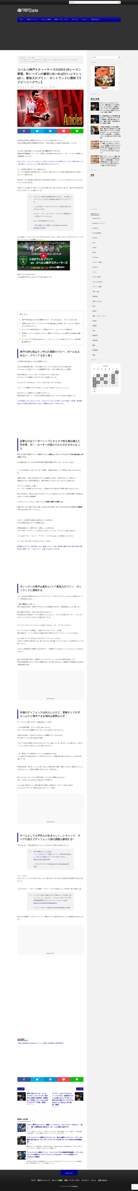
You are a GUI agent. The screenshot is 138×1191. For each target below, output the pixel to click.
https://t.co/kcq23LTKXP (42, 859)
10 (94, 379)
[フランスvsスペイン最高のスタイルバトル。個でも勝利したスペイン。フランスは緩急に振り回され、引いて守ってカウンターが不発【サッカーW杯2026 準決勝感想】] (21, 1140)
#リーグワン (61, 857)
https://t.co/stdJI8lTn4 (41, 903)
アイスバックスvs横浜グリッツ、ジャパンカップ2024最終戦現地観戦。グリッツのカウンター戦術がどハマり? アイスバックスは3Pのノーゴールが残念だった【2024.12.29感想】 (55, 1154)
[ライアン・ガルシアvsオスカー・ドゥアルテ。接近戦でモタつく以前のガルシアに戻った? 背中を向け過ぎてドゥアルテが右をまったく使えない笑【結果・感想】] (79, 1096)
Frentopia (74, 1186)
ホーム (84, 19)
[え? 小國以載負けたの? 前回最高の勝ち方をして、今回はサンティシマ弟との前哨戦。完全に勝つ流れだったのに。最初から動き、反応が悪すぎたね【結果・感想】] (95, 119)
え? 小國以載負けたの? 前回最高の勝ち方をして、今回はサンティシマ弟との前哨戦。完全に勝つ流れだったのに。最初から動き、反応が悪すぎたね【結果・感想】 (110, 119)
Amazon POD (96, 218)
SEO (94, 242)
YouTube (95, 257)
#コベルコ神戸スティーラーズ (47, 857)
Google (95, 238)
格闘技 (95, 325)
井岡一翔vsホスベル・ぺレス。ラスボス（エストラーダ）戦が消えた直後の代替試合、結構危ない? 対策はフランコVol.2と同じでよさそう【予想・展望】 (37, 1097)
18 (98, 382)
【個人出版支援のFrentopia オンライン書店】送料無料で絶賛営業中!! (40, 1043)
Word (94, 252)
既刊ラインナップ (32, 19)
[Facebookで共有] (24, 131)
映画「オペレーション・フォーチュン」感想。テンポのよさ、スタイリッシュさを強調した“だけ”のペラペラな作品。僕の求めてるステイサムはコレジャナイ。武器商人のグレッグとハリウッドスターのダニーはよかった (110, 147)
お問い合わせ (95, 19)
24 (94, 386)
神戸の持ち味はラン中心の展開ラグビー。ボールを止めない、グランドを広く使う (49, 320)
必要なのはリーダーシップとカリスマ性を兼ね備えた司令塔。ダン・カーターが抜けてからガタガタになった (50, 325)
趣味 (94, 345)
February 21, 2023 (39, 228)
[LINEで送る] (76, 131)
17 (94, 382)
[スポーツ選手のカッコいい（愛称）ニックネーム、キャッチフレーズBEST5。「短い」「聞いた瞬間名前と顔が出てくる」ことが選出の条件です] (21, 1127)
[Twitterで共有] (37, 131)
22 (113, 382)
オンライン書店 (97, 262)
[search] (119, 2)
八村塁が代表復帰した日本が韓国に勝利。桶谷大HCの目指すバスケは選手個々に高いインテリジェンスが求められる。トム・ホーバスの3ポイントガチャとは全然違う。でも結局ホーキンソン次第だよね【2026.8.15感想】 (110, 132)
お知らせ (95, 267)
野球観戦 (95, 350)
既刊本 (95, 311)
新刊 (94, 306)
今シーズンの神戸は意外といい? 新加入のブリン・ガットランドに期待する (46, 329)
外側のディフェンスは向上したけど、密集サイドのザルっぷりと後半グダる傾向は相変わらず (50, 334)
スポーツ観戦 (30, 87)
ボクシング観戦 (46, 19)
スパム (95, 272)
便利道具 (95, 296)
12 (102, 379)
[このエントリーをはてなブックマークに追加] (50, 131)
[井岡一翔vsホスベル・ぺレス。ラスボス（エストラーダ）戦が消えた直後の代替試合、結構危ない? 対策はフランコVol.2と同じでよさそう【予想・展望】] (21, 1096)
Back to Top (69, 1173)
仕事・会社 (96, 291)
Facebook (95, 228)
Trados (95, 247)
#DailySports (52, 903)
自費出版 (95, 340)
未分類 (95, 321)
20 (105, 382)
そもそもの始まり (98, 282)
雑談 (53, 87)
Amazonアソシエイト (99, 223)
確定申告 (95, 335)
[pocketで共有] (63, 131)
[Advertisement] (69, 36)
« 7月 (94, 391)
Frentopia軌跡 (97, 233)
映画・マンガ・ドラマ (61, 19)
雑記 (50, 87)
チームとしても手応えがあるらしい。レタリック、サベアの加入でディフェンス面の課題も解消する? (50, 340)
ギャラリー (75, 19)
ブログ (21, 19)
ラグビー (46, 87)
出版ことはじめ (97, 301)
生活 (94, 330)
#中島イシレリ (42, 851)
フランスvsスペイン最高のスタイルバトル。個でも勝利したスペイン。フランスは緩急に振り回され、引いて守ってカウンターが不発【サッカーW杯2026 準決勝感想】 (54, 1139)
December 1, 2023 (64, 907)
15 (113, 379)
